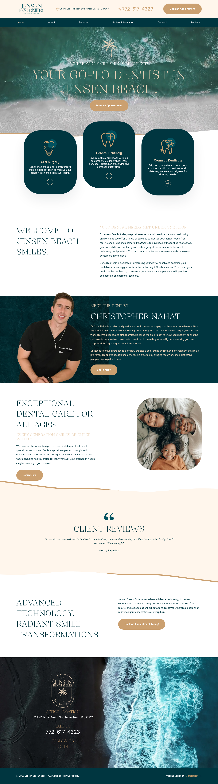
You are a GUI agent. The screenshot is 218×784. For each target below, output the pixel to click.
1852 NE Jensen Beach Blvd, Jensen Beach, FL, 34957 (63, 717)
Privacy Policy (72, 776)
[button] (52, 22)
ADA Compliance (56, 776)
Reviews (195, 22)
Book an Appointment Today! (142, 624)
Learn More (29, 475)
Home (21, 22)
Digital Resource (194, 776)
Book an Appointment (182, 8)
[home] (31, 9)
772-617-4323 (63, 732)
